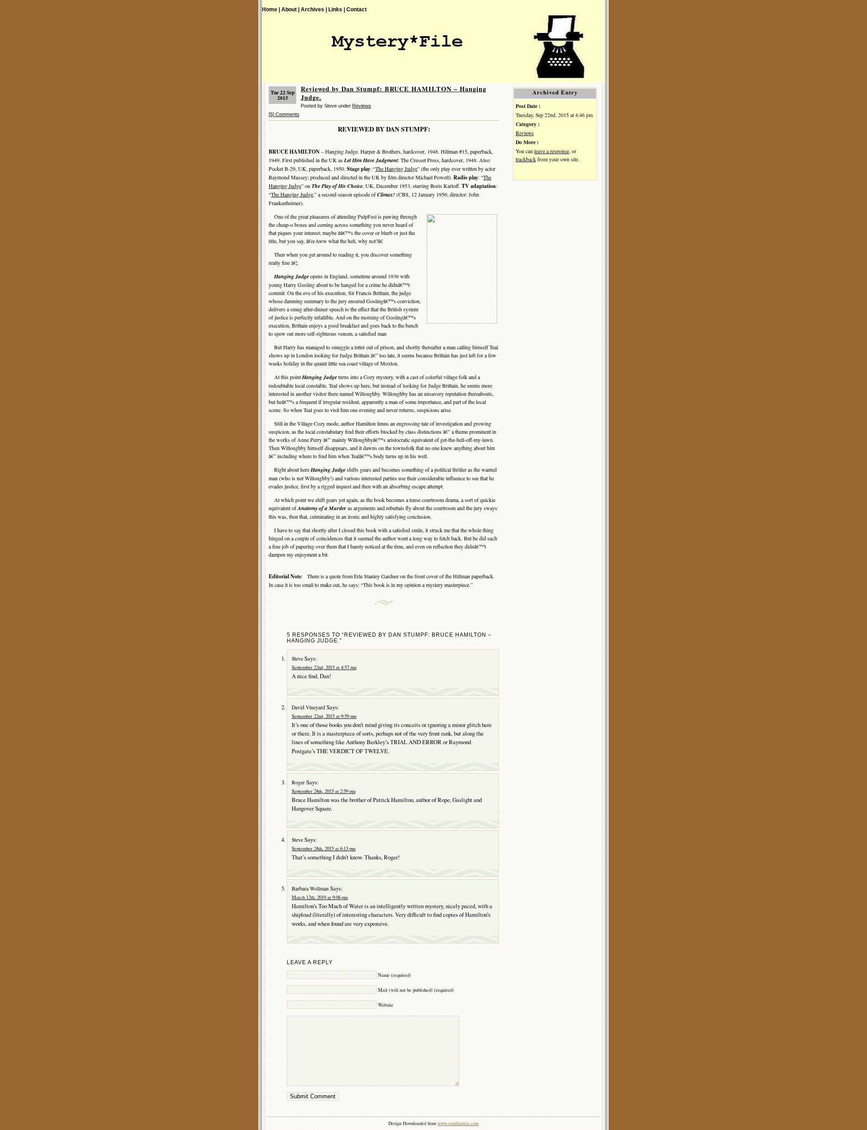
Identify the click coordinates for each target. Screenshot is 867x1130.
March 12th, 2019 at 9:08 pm (320, 897)
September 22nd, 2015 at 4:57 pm (324, 667)
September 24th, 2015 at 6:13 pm (323, 848)
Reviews (361, 105)
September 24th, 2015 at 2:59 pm (323, 791)
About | (290, 9)
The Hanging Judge (396, 168)
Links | (336, 9)
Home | (271, 9)
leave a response (551, 151)
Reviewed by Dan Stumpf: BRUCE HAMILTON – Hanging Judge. (393, 93)
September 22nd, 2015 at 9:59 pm (324, 716)
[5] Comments (284, 114)
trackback (526, 159)
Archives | (314, 9)
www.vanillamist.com (458, 1123)
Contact (356, 9)
